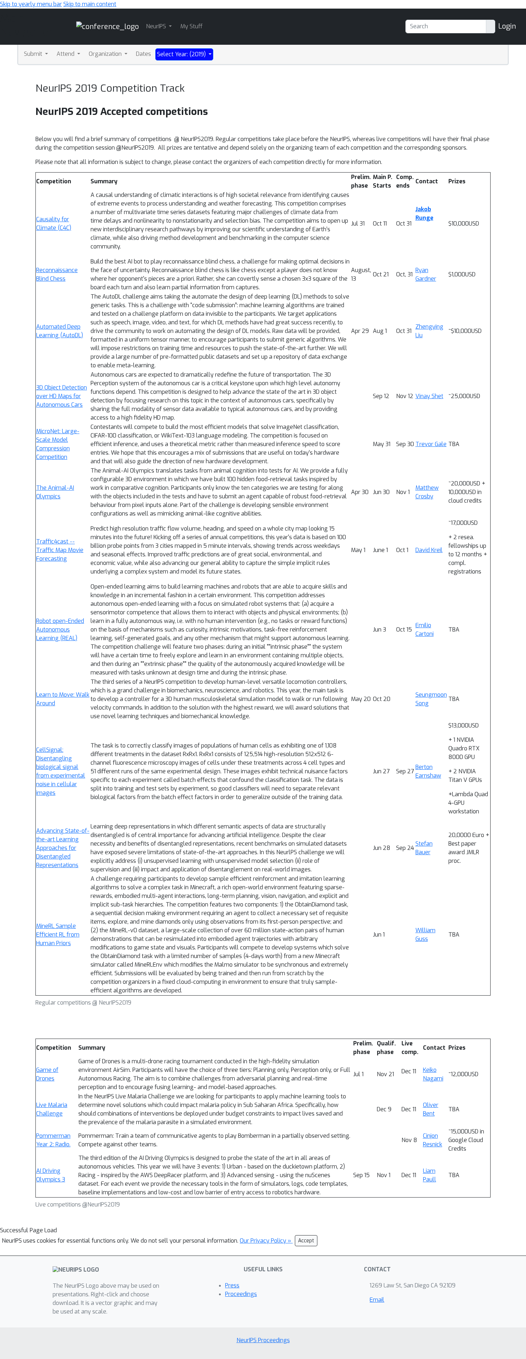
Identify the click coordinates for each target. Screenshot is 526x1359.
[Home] (107, 26)
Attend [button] (66, 54)
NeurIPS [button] (156, 26)
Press (232, 1285)
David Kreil (429, 550)
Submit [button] (34, 54)
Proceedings (241, 1294)
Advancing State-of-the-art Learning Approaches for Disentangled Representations (62, 848)
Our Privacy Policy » (266, 1240)
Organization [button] (106, 54)
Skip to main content (89, 4)
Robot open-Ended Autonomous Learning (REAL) (60, 629)
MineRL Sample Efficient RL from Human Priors (57, 934)
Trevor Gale (431, 444)
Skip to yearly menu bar (31, 4)
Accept (306, 1240)
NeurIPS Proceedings (263, 1340)
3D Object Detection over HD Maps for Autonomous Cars (61, 396)
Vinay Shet (429, 396)
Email (377, 1300)
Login (507, 26)
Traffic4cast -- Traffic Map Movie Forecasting (59, 550)
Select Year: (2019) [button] (182, 54)
